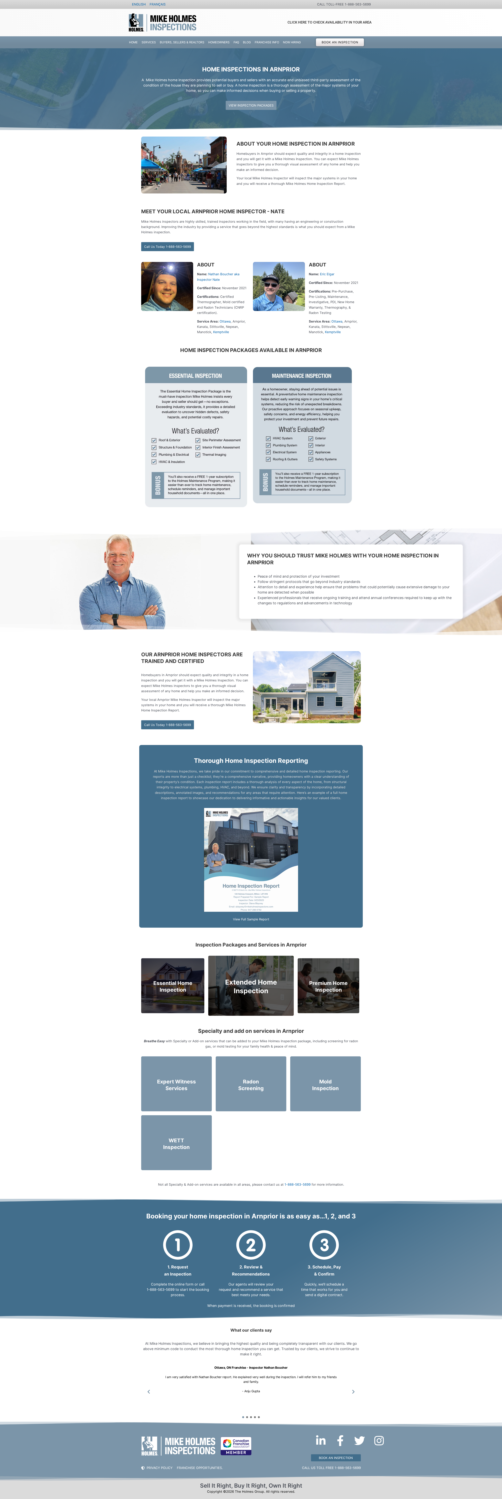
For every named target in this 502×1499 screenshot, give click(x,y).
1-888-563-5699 (298, 1184)
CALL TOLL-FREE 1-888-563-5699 (344, 4)
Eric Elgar (327, 274)
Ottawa (225, 321)
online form (184, 1284)
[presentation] (243, 1417)
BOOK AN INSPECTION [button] (340, 42)
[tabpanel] (251, 1388)
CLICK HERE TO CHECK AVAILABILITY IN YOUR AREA (329, 22)
